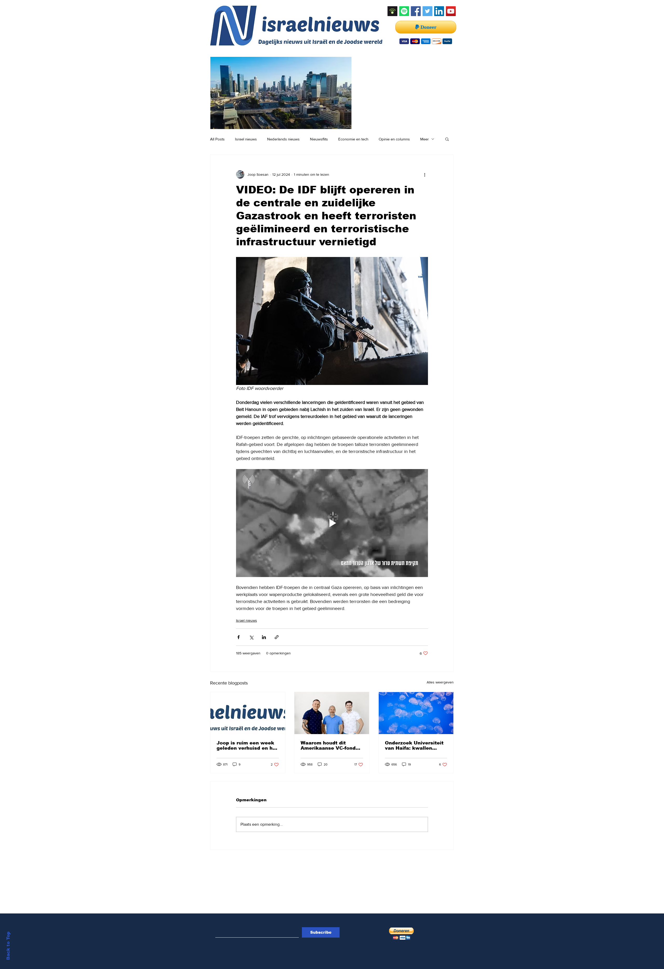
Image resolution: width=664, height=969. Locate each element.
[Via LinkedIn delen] (263, 637)
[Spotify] (404, 11)
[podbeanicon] (392, 11)
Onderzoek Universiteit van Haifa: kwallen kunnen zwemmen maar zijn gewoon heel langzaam (415, 745)
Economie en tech (353, 139)
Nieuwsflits (319, 139)
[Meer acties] (425, 174)
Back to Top (8, 946)
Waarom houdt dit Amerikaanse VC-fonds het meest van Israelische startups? (329, 745)
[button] (447, 139)
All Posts (217, 139)
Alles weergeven (440, 682)
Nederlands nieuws (283, 139)
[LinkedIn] (439, 11)
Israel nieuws (246, 139)
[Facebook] (416, 11)
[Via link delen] (276, 637)
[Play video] (332, 523)
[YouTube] (451, 11)
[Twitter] (427, 11)
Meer (424, 139)
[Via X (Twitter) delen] (251, 637)
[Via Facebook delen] (238, 637)
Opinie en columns (394, 139)
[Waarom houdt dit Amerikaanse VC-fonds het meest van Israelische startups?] (331, 713)
